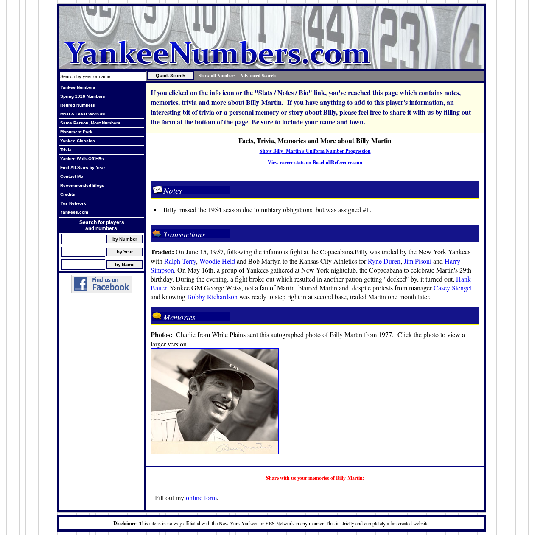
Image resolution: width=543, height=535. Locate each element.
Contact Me (71, 176)
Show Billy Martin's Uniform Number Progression (315, 151)
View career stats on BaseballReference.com (315, 162)
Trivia (66, 149)
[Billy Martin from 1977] (215, 451)
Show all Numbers (217, 75)
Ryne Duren (384, 260)
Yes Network (73, 203)
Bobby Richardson (212, 296)
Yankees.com (74, 212)
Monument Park (76, 132)
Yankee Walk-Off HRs (82, 158)
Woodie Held (217, 260)
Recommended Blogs (82, 185)
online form (201, 497)
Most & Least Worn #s (82, 114)
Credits (67, 194)
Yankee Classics (77, 140)
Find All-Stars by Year (82, 167)
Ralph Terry (180, 260)
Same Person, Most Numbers (90, 123)
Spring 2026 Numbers (82, 96)
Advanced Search (258, 75)
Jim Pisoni (417, 260)
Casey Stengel (453, 287)
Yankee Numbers (77, 87)
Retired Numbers (77, 105)
